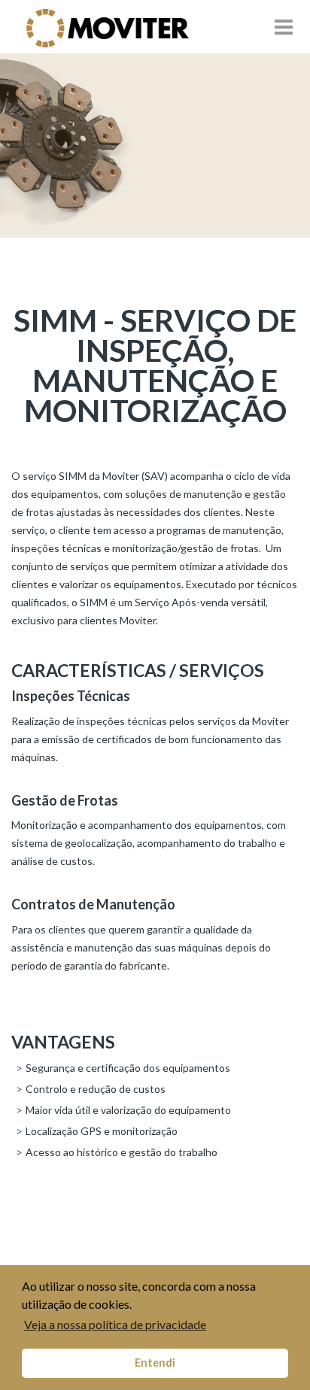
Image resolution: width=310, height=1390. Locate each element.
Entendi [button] (155, 1362)
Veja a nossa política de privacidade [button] (115, 1324)
